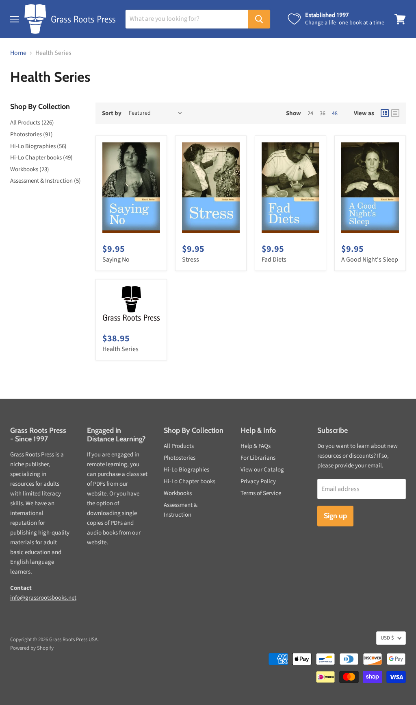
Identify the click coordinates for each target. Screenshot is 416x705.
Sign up (335, 515)
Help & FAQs (255, 446)
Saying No (116, 259)
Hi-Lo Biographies (186, 469)
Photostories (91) (31, 134)
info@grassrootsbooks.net (43, 598)
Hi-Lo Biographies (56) (38, 146)
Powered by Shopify (32, 648)
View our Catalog (262, 469)
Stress (190, 259)
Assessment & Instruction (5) (45, 181)
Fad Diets (274, 259)
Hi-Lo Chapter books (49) (41, 157)
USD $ (387, 638)
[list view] (395, 113)
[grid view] (385, 113)
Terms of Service (260, 493)
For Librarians (257, 458)
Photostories (179, 458)
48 (335, 113)
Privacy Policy (258, 481)
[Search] (259, 19)
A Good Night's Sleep (369, 259)
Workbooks (178, 493)
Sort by (111, 113)
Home (18, 53)
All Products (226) (32, 122)
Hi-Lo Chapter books (189, 481)
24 (310, 113)
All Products (179, 446)
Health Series (120, 349)
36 (322, 113)
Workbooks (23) (29, 169)
